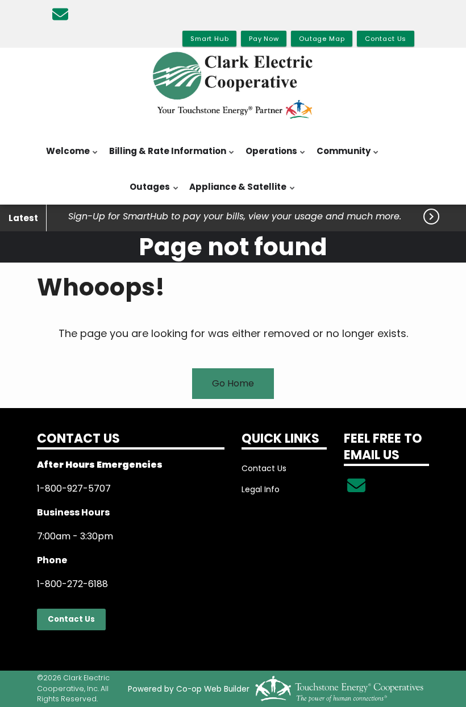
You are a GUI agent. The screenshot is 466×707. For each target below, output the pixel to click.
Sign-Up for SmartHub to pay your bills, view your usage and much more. (234, 216)
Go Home (233, 383)
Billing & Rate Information (164, 157)
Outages (147, 193)
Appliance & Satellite (235, 193)
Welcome (65, 157)
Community (341, 157)
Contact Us (71, 619)
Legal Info (261, 489)
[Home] (233, 86)
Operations (268, 157)
